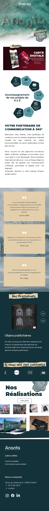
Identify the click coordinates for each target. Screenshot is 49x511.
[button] (41, 67)
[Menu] (43, 4)
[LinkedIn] (18, 495)
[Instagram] (7, 495)
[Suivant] (43, 320)
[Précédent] (43, 313)
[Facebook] (13, 495)
